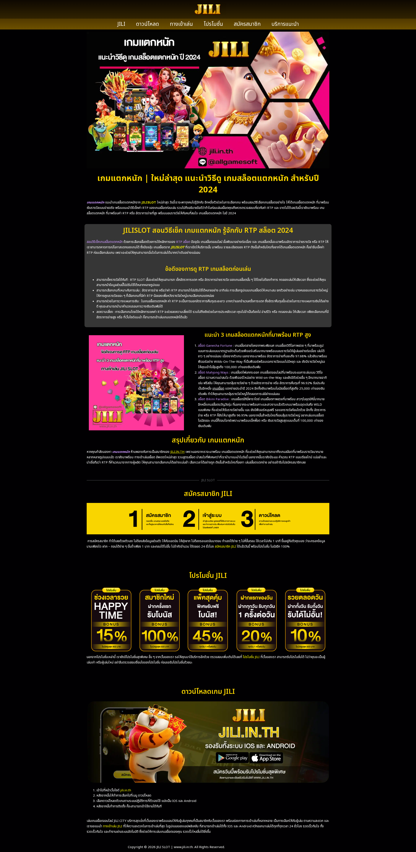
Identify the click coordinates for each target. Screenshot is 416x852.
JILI (121, 24)
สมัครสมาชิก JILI (225, 546)
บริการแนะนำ (285, 24)
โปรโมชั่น (213, 24)
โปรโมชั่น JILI (251, 657)
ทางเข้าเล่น (181, 24)
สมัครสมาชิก (247, 24)
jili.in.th (125, 790)
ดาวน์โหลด (147, 24)
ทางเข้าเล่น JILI (112, 826)
